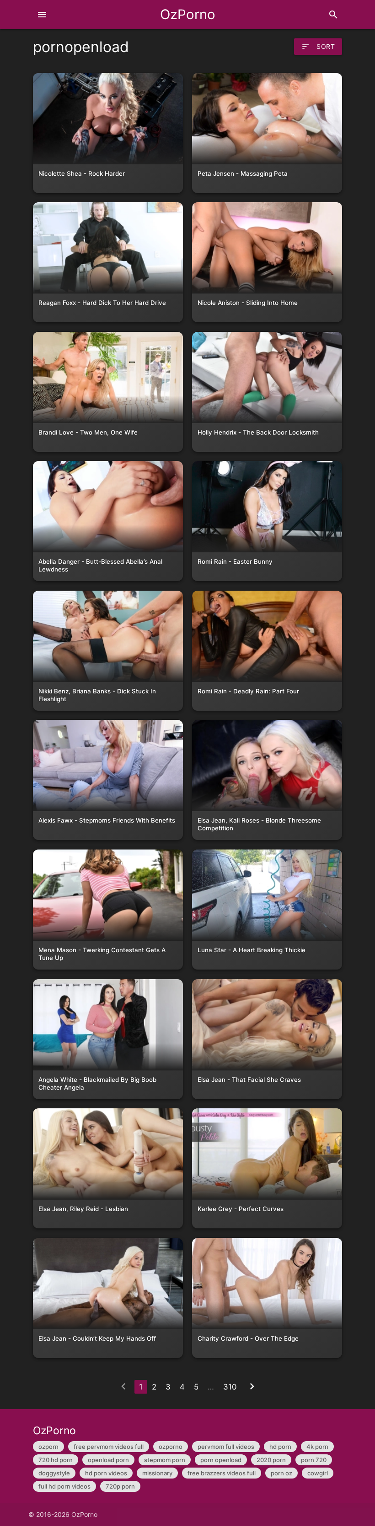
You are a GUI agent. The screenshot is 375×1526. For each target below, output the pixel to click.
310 (229, 1386)
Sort (318, 46)
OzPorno (187, 14)
